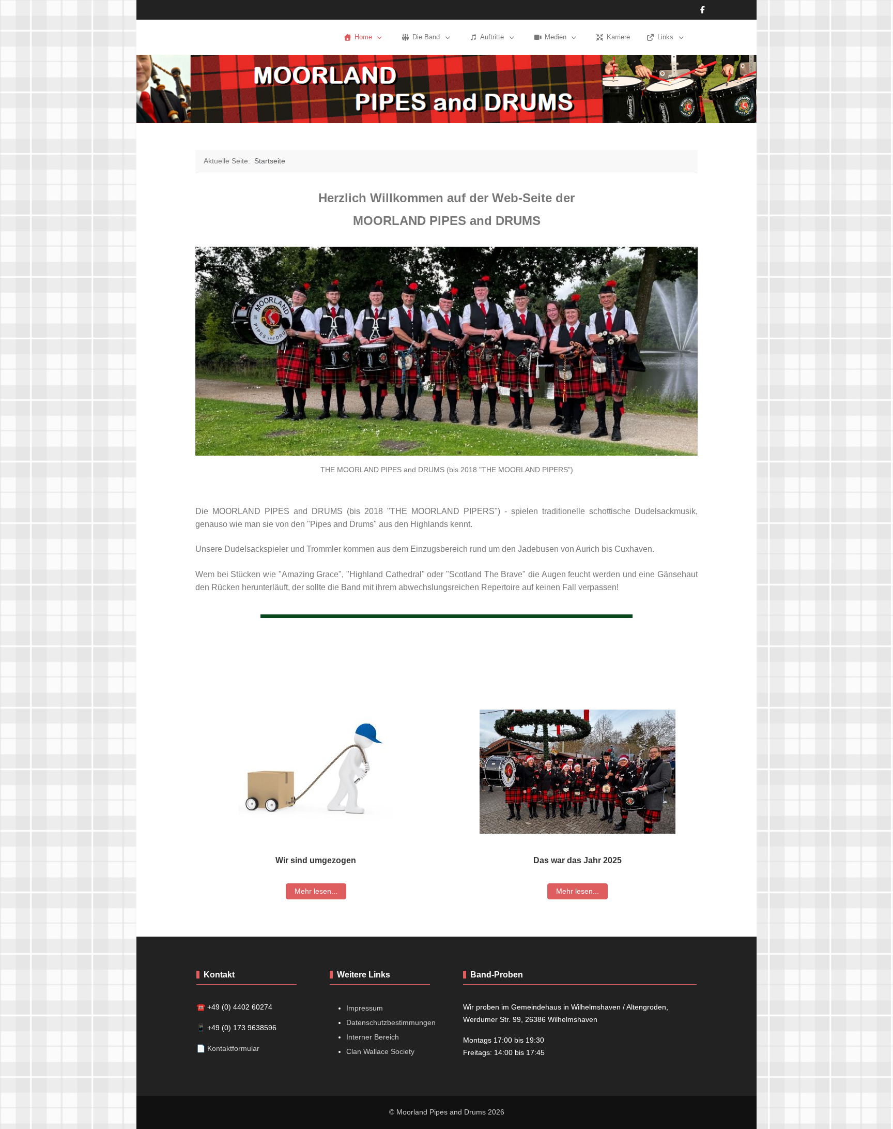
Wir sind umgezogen (315, 860)
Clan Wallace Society (380, 1051)
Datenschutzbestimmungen (391, 1022)
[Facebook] (702, 10)
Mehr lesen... (316, 891)
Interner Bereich (372, 1037)
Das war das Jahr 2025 (577, 860)
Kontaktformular (233, 1048)
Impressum (364, 1008)
